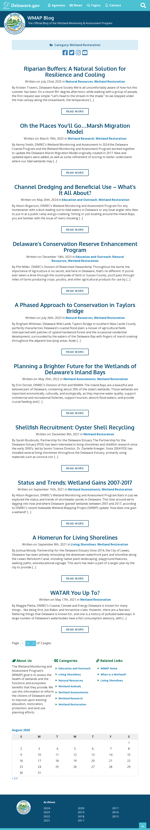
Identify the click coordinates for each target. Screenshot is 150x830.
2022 (47, 816)
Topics (95, 5)
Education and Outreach (79, 200)
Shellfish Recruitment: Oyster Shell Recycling (75, 427)
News (77, 5)
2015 (115, 816)
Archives (49, 802)
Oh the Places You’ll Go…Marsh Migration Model (75, 128)
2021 (47, 820)
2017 (81, 820)
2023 (47, 812)
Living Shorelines (83, 544)
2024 (47, 808)
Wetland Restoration (109, 81)
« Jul (15, 778)
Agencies (58, 5)
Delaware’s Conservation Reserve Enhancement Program (75, 246)
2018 (81, 816)
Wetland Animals (70, 686)
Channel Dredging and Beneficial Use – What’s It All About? (75, 189)
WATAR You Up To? (75, 592)
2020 (81, 808)
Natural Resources (79, 81)
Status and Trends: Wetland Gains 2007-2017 (75, 482)
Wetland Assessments (79, 379)
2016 (115, 812)
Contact (114, 5)
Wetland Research (81, 139)
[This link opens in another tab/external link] (6, 5)
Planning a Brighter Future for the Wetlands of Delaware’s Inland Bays (75, 369)
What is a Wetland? (113, 674)
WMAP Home (109, 668)
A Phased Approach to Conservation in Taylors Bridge (75, 307)
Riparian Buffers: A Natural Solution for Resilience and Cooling (75, 71)
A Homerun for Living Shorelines (75, 537)
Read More (75, 111)
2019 (81, 812)
